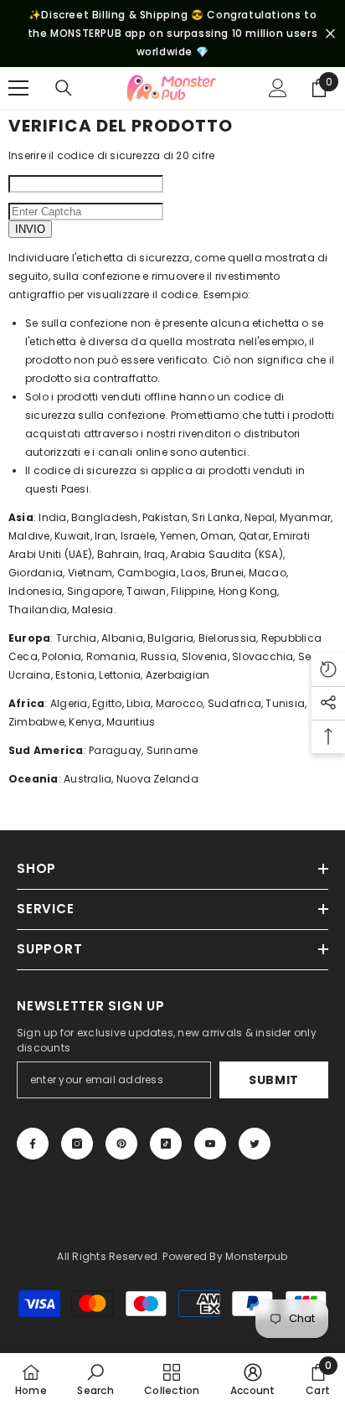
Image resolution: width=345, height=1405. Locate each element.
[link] (95, 1379)
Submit (274, 1080)
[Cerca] (64, 88)
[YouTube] (210, 1144)
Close (330, 34)
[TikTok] (166, 1144)
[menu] (18, 88)
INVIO (30, 229)
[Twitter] (254, 1144)
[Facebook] (33, 1144)
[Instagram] (77, 1144)
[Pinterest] (121, 1144)
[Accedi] (278, 88)
